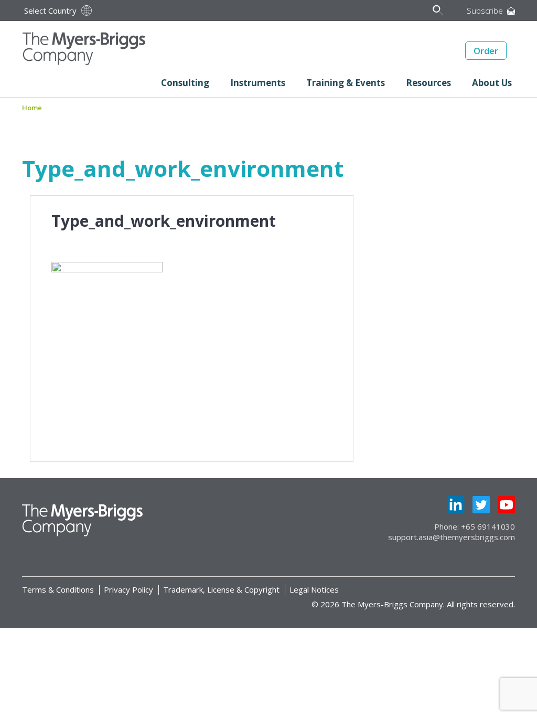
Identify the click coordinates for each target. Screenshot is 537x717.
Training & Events (345, 83)
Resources (428, 83)
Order (486, 51)
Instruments (257, 83)
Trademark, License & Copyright (221, 589)
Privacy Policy (128, 589)
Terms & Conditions (58, 589)
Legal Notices (314, 589)
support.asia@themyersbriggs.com (451, 537)
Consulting (185, 83)
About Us (492, 83)
